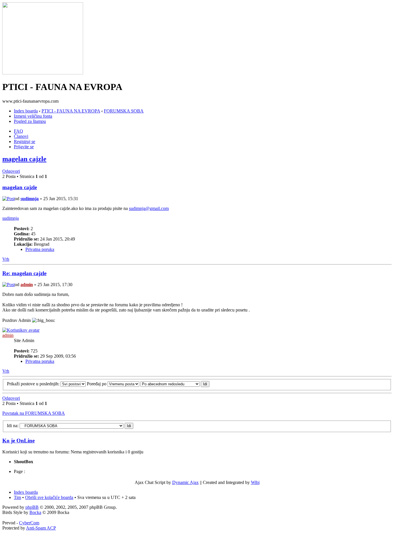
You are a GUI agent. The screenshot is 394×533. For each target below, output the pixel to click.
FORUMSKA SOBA (124, 110)
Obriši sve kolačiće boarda (49, 497)
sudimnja (29, 198)
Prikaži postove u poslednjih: (34, 383)
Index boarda (26, 110)
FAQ (18, 131)
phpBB (32, 507)
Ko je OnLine (18, 441)
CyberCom (29, 522)
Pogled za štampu (30, 121)
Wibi (255, 482)
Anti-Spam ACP (41, 528)
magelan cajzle (24, 159)
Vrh (5, 259)
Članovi (21, 136)
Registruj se (24, 141)
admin (26, 284)
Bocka (35, 512)
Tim (17, 497)
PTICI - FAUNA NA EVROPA (71, 110)
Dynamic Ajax (185, 482)
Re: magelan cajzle (24, 273)
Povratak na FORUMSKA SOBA (33, 413)
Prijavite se (24, 146)
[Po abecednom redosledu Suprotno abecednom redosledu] (174, 383)
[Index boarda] (42, 72)
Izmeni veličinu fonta (33, 116)
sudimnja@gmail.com (149, 208)
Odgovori (11, 171)
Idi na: (12, 425)
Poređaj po (97, 383)
